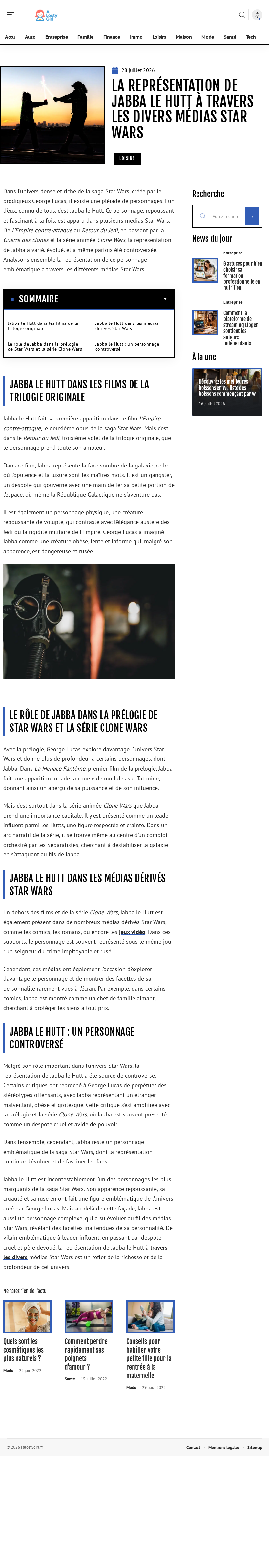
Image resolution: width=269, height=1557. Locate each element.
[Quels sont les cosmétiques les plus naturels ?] (27, 1317)
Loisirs (127, 158)
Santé (70, 1379)
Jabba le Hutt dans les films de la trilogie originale (43, 325)
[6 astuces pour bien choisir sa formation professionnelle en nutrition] (205, 270)
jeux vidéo (132, 932)
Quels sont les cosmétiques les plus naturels (23, 1350)
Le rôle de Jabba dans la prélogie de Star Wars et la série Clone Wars (45, 346)
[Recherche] (242, 15)
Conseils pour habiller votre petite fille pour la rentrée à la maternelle (149, 1358)
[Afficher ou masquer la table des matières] (112, 299)
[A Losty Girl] (47, 15)
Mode (8, 1370)
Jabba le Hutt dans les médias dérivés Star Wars (127, 325)
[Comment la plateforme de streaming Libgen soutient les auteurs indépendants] (205, 322)
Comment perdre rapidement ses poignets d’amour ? (86, 1354)
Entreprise (233, 253)
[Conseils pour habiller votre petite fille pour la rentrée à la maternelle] (150, 1317)
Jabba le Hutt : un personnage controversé (127, 346)
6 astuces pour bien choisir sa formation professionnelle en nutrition (242, 275)
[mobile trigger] (12, 15)
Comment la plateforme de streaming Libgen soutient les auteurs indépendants (241, 328)
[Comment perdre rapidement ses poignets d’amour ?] (88, 1317)
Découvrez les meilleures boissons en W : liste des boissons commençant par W (227, 387)
